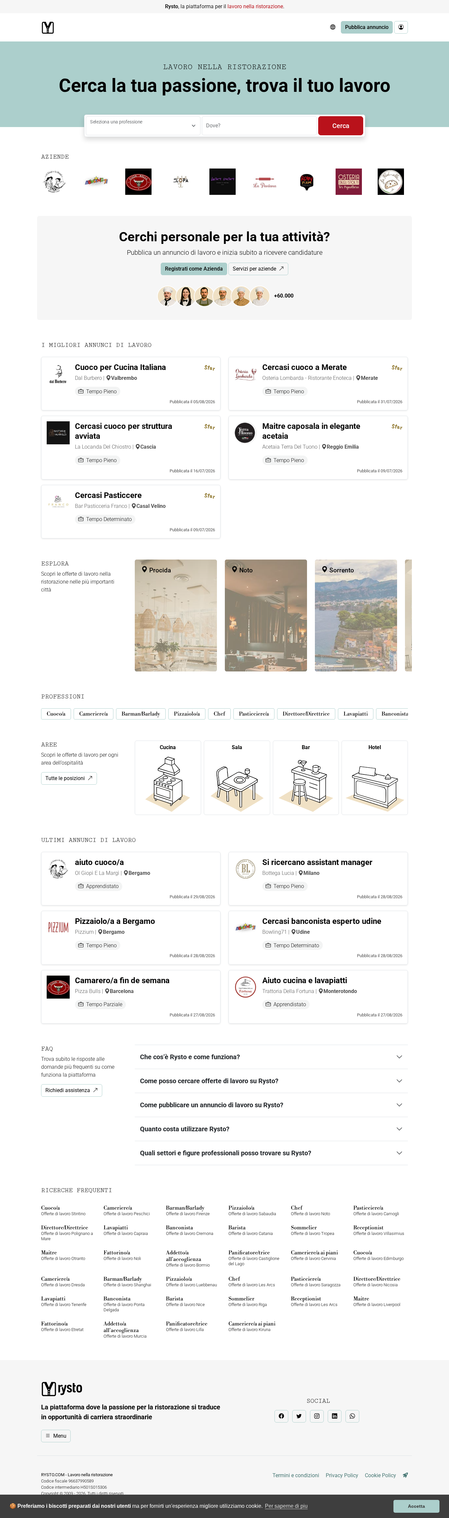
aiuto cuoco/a (99, 862)
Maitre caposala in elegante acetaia (311, 431)
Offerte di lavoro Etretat (62, 1326)
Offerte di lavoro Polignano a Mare (67, 1232)
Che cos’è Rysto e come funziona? (190, 1057)
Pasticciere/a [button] (254, 714)
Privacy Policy (342, 1475)
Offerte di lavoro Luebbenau (191, 1281)
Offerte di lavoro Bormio (188, 1258)
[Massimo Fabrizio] (405, 1475)
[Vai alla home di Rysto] (47, 27)
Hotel (374, 747)
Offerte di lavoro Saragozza (316, 1281)
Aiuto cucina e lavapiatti (304, 980)
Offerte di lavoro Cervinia (314, 1255)
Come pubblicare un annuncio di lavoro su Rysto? (211, 1105)
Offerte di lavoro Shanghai (127, 1281)
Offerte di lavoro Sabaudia (252, 1210)
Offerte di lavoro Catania (250, 1230)
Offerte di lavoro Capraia (126, 1230)
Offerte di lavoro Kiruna (251, 1326)
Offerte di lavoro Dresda (63, 1281)
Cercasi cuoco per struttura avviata (123, 431)
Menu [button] (59, 1436)
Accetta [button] (416, 1506)
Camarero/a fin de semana (122, 980)
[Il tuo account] (401, 27)
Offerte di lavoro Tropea (312, 1230)
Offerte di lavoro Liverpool (376, 1301)
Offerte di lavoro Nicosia (376, 1281)
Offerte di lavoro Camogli (376, 1210)
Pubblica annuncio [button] (367, 27)
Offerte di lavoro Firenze (188, 1210)
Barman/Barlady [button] (141, 714)
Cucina (168, 747)
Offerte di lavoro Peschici (127, 1210)
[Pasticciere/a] (263, 296)
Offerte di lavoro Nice (185, 1301)
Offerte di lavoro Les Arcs (251, 1281)
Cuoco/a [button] (56, 714)
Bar (306, 747)
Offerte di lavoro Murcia (125, 1330)
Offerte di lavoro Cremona (189, 1230)
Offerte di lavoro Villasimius (378, 1230)
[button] (333, 27)
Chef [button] (219, 714)
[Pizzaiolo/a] (226, 296)
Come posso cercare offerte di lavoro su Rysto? (209, 1081)
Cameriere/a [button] (93, 714)
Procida (159, 570)
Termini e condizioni (295, 1475)
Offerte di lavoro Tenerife (63, 1301)
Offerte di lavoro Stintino (63, 1210)
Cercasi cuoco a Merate (304, 367)
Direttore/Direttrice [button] (306, 714)
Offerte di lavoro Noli (122, 1255)
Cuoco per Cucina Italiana (120, 367)
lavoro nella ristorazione (255, 6)
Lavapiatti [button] (355, 714)
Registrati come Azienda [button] (194, 269)
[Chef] (244, 296)
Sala (237, 747)
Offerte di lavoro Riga (247, 1301)
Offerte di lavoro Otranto (63, 1255)
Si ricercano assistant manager (317, 862)
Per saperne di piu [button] (286, 1506)
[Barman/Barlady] (208, 296)
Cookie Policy (380, 1475)
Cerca (340, 126)
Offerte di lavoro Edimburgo (378, 1255)
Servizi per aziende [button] (254, 269)
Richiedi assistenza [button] (67, 1090)
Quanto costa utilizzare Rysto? (184, 1129)
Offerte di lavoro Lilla (186, 1326)
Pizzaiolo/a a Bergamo (115, 921)
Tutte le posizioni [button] (65, 778)
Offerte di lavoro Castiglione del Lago (253, 1257)
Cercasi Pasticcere (108, 495)
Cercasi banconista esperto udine (321, 921)
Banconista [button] (395, 714)
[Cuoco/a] (171, 296)
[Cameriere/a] (189, 296)
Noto (245, 570)
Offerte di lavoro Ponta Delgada (124, 1304)
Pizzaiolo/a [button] (187, 714)
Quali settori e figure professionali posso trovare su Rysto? (225, 1153)
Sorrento (341, 570)
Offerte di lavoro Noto (310, 1210)
